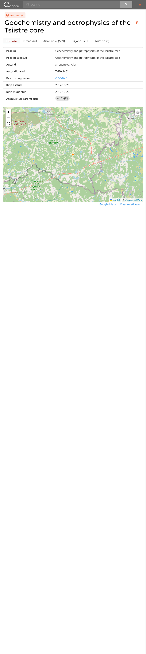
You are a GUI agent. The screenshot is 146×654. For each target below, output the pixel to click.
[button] (8, 112)
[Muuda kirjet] (137, 23)
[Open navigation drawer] (140, 4)
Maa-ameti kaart (130, 204)
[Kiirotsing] (126, 4)
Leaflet (116, 199)
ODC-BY (60, 78)
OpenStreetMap (133, 199)
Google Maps (108, 204)
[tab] (11, 41)
